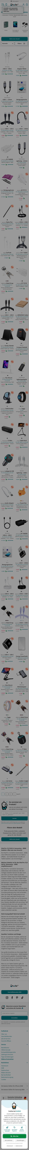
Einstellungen (20, 1140)
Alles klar (15, 1136)
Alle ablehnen (8, 1140)
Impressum (10, 1145)
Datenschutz (19, 1145)
